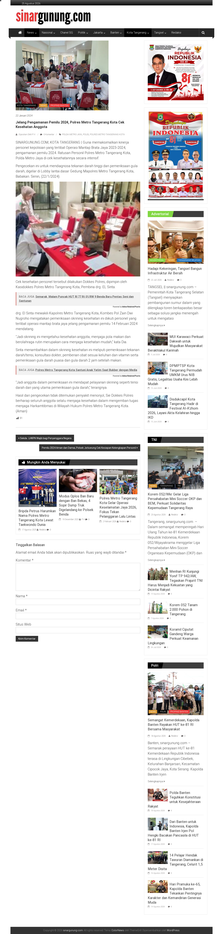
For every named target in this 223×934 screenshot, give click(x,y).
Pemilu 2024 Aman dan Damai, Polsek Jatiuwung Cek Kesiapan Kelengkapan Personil (89, 447)
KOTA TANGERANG (26, 105)
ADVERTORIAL (157, 260)
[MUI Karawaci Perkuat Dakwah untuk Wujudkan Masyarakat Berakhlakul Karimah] (158, 338)
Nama (22, 596)
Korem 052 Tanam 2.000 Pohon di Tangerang (184, 609)
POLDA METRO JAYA (72, 134)
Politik (81, 32)
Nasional (47, 32)
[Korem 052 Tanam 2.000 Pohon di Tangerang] (158, 607)
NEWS (43, 105)
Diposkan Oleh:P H (27, 134)
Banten (114, 32)
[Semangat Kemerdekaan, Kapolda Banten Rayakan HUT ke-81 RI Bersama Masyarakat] (176, 693)
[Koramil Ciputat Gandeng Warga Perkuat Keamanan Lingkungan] (158, 631)
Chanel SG (66, 32)
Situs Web (23, 624)
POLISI (86, 134)
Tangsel (159, 32)
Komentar (24, 560)
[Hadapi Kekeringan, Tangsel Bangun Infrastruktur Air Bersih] (176, 241)
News (30, 32)
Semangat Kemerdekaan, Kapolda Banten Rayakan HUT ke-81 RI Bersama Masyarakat (173, 724)
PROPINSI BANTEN (59, 105)
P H (83, 519)
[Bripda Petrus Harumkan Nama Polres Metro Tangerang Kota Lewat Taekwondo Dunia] (37, 487)
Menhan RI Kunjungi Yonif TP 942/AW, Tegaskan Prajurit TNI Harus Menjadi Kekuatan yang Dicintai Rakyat (175, 580)
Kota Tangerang (136, 32)
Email (21, 610)
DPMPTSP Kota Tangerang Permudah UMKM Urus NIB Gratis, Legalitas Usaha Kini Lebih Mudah (175, 375)
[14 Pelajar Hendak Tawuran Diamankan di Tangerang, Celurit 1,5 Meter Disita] (158, 857)
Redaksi (176, 32)
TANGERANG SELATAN (189, 260)
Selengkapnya (156, 325)
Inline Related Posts (131, 307)
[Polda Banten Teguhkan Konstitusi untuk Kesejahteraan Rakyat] (158, 794)
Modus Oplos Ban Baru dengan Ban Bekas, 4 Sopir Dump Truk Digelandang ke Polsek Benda (76, 505)
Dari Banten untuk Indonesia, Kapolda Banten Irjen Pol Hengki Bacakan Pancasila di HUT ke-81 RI (173, 831)
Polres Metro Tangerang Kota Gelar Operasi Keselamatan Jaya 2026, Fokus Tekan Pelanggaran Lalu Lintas (118, 507)
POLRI (163, 711)
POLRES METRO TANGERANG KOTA (107, 134)
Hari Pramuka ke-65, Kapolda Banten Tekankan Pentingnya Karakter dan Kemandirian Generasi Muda (175, 893)
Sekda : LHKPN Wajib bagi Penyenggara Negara (45, 438)
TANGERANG (166, 486)
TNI (179, 486)
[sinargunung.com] (20, 32)
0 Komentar (48, 134)
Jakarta (98, 32)
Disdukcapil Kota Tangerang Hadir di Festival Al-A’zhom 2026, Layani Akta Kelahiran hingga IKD (174, 408)
